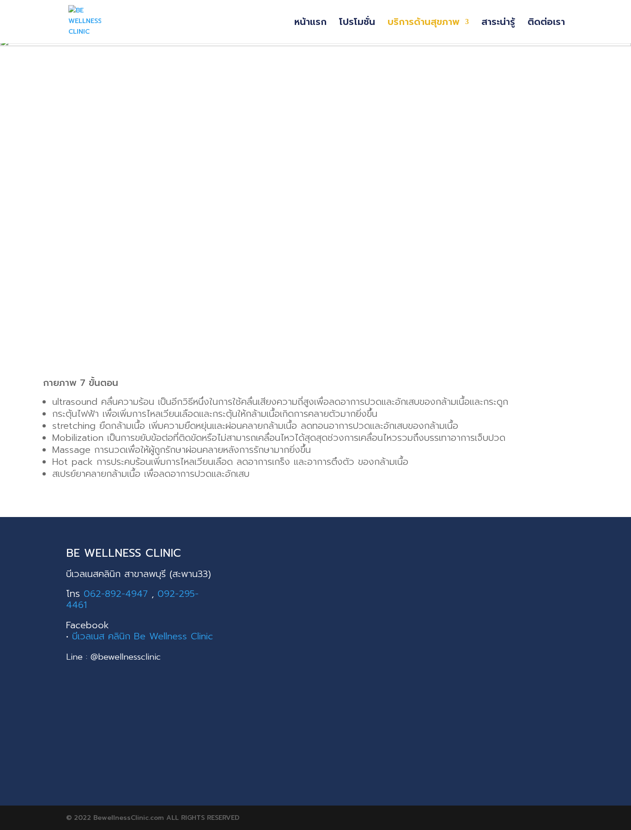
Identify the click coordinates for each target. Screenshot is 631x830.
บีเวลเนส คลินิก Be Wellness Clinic (142, 636)
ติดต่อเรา (546, 23)
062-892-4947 (116, 594)
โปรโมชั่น (357, 23)
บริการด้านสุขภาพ (424, 23)
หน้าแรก (310, 23)
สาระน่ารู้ (498, 23)
